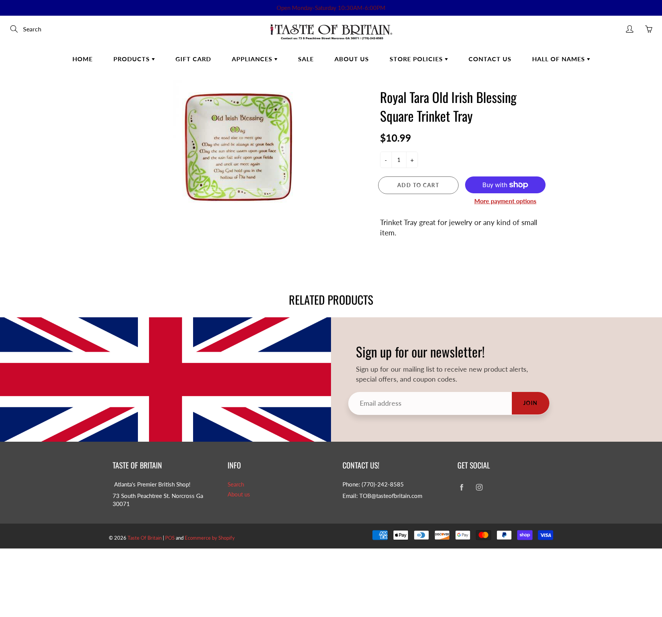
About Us (351, 58)
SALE (306, 58)
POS (170, 538)
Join (530, 403)
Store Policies (417, 58)
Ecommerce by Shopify (210, 538)
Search (236, 484)
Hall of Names (559, 58)
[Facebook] (461, 487)
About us (239, 494)
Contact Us (490, 58)
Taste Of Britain (145, 538)
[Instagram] (479, 487)
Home (82, 58)
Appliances (253, 58)
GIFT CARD (193, 58)
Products (132, 58)
